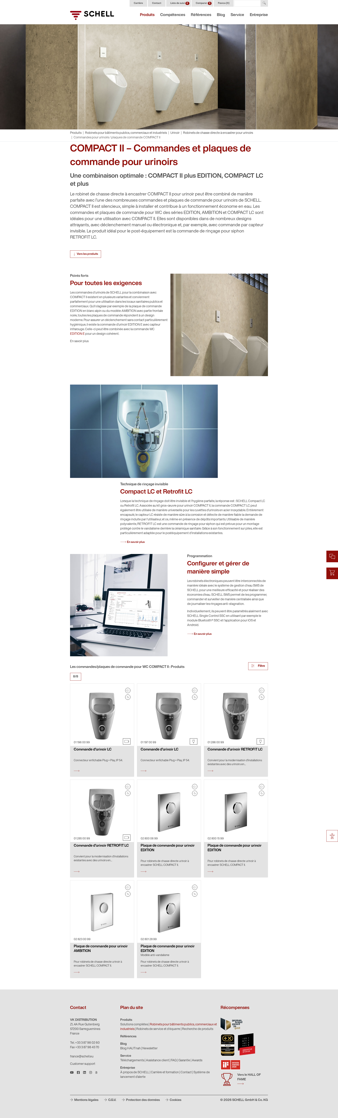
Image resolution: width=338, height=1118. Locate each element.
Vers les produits (87, 254)
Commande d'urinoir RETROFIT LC (235, 749)
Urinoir (175, 133)
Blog (221, 15)
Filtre (261, 666)
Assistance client (157, 1060)
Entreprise (259, 15)
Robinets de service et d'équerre (158, 1029)
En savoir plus (136, 542)
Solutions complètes (134, 1024)
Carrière (138, 3)
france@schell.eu (81, 1056)
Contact (156, 3)
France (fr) (223, 3)
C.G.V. (112, 1100)
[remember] (127, 697)
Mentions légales (86, 1100)
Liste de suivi (179, 3)
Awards (197, 1060)
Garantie (184, 1060)
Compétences (172, 15)
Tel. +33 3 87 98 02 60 (85, 1043)
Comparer (203, 3)
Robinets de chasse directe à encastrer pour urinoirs (218, 133)
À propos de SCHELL (134, 1072)
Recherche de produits (197, 1029)
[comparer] (127, 690)
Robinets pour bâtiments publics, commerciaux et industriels (126, 133)
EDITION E (77, 334)
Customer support (82, 1064)
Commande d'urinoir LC (93, 749)
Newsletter (150, 1048)
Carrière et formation (165, 1072)
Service (237, 15)
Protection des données (142, 1100)
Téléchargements (132, 1060)
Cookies (175, 1100)
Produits (147, 15)
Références (201, 15)
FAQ (174, 1060)
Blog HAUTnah (130, 1048)
